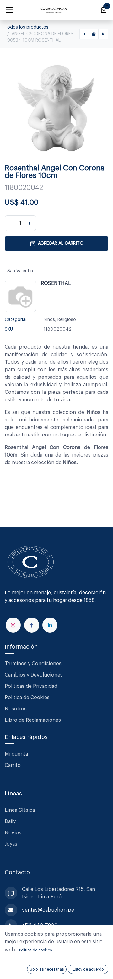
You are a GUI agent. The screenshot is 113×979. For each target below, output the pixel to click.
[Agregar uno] (29, 223)
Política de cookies (35, 950)
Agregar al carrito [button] (60, 243)
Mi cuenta (16, 754)
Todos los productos (26, 27)
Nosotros (16, 708)
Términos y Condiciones (34, 663)
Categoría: (15, 320)
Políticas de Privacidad (31, 686)
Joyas (11, 844)
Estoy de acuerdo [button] (88, 969)
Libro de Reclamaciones (33, 720)
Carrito (13, 765)
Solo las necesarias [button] (47, 969)
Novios (13, 832)
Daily (10, 821)
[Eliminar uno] (12, 223)
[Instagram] (13, 625)
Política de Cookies (27, 697)
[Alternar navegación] (9, 10)
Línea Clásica (20, 810)
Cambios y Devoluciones (34, 674)
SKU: (9, 329)
